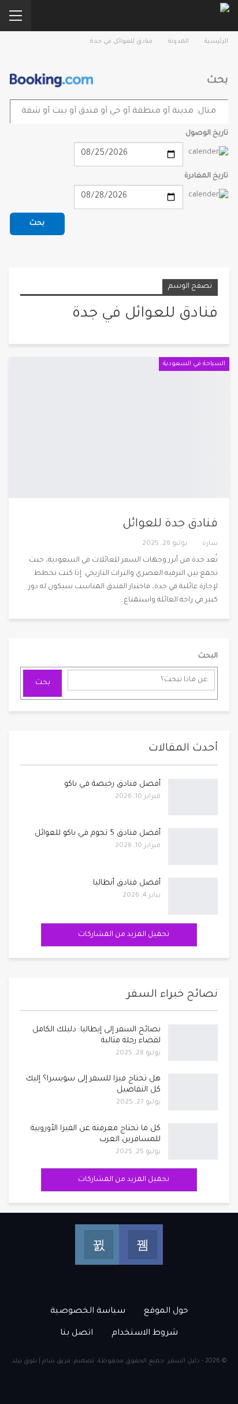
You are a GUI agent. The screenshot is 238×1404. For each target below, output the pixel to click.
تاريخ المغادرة (206, 176)
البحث (208, 656)
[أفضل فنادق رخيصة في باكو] (193, 797)
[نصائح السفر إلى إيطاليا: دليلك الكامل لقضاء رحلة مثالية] (193, 1042)
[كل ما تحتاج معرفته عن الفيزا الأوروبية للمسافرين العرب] (193, 1141)
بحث (36, 224)
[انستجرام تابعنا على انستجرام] (97, 1244)
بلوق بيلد (24, 1361)
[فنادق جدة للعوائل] (119, 427)
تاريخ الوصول (206, 133)
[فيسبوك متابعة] (141, 1244)
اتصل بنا (76, 1333)
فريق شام (56, 1361)
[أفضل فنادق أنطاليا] (193, 896)
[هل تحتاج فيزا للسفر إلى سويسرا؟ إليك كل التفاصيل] (193, 1092)
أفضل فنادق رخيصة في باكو (112, 784)
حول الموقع (166, 1311)
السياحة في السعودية (194, 364)
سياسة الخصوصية (87, 1311)
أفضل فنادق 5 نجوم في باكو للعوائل (98, 833)
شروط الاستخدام (144, 1333)
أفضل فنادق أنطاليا (127, 883)
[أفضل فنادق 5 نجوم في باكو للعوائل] (193, 846)
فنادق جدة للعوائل (170, 524)
